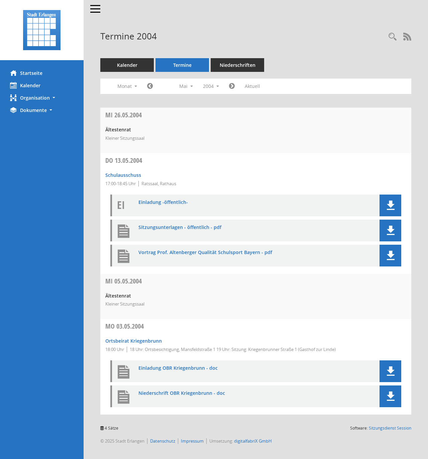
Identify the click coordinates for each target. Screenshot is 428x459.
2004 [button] (209, 86)
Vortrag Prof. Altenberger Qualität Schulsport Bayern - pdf (205, 252)
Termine (182, 65)
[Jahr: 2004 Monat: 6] (232, 86)
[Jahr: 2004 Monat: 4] (150, 86)
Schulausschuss (123, 175)
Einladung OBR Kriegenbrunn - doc (178, 368)
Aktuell (252, 86)
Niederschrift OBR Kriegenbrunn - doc (181, 393)
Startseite (31, 73)
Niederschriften (237, 65)
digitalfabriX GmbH (253, 441)
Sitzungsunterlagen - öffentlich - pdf (179, 227)
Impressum (192, 441)
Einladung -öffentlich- (163, 202)
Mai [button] (184, 86)
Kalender (30, 85)
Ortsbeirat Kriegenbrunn (133, 341)
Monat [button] (125, 86)
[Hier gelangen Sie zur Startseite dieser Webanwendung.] (42, 30)
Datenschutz (162, 441)
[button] (42, 98)
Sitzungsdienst (390, 428)
